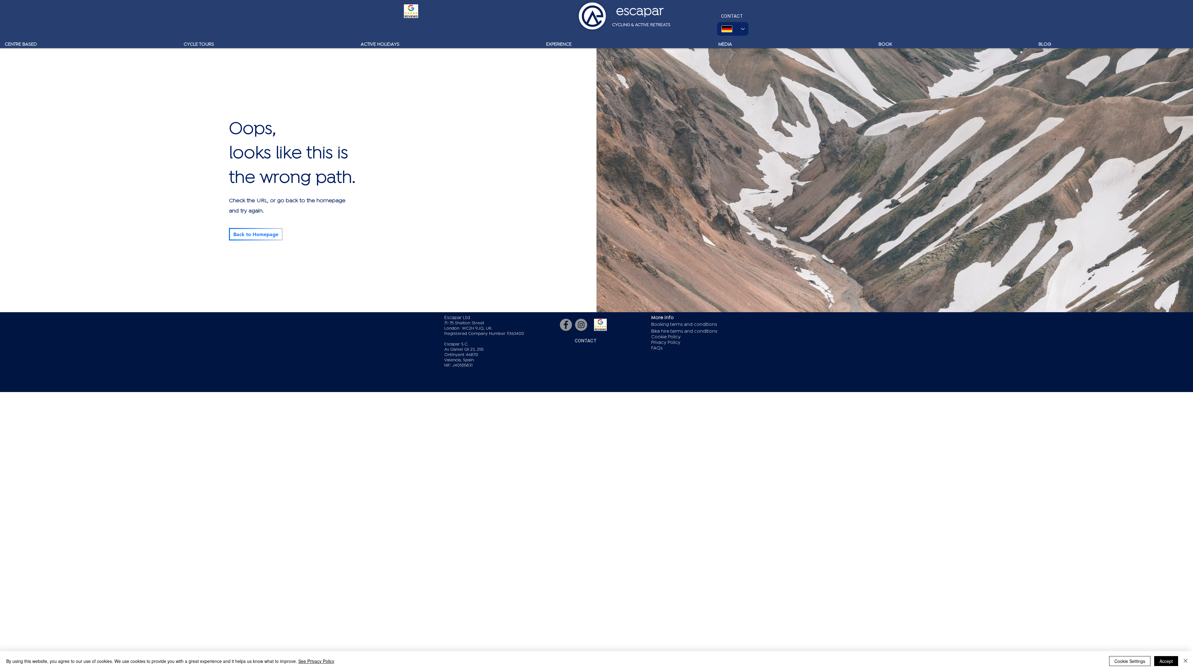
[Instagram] (581, 325)
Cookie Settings (1129, 661)
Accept (1166, 661)
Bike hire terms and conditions (684, 331)
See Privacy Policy (316, 661)
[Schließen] (1185, 661)
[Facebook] (566, 325)
